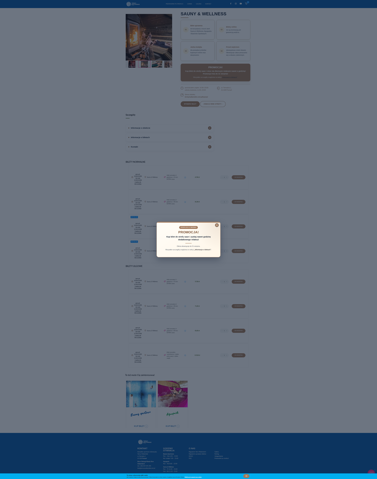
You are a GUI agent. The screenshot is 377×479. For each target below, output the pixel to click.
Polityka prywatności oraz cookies (193, 477)
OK (246, 476)
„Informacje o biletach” (202, 250)
